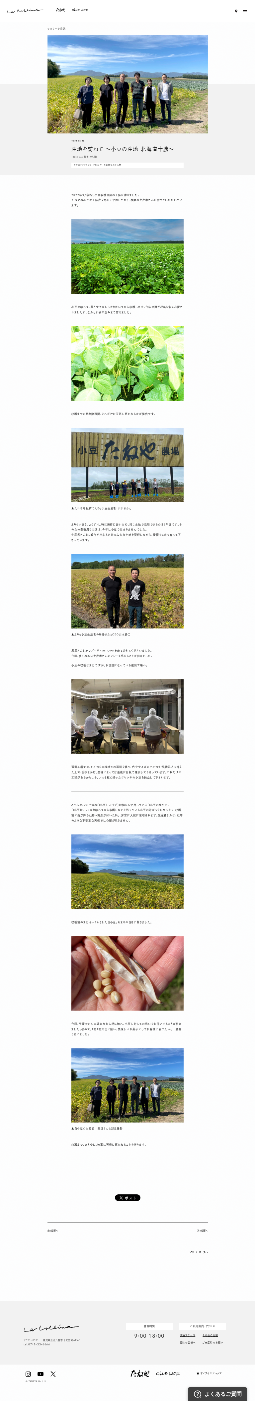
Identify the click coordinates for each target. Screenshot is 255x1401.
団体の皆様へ (188, 1342)
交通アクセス (188, 1335)
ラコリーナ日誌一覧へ (198, 1252)
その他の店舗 (210, 1335)
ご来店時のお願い (213, 1342)
